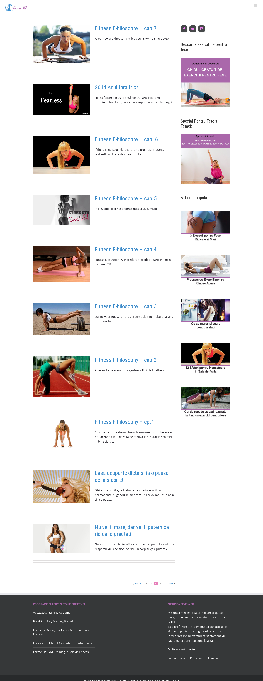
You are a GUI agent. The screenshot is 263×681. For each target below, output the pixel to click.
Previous (139, 583)
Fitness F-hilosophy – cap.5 (126, 198)
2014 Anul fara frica (117, 87)
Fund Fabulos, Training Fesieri (53, 621)
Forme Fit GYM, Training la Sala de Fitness (61, 652)
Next (170, 583)
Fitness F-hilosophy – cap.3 (126, 306)
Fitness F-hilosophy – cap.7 (126, 28)
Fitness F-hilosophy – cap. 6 (126, 139)
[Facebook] (184, 28)
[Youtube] (192, 28)
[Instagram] (201, 28)
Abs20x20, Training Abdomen (52, 613)
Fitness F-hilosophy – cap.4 (126, 249)
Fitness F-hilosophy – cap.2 (126, 359)
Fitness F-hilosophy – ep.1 (124, 421)
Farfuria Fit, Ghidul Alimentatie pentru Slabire (63, 643)
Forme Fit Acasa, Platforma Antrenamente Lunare (61, 632)
